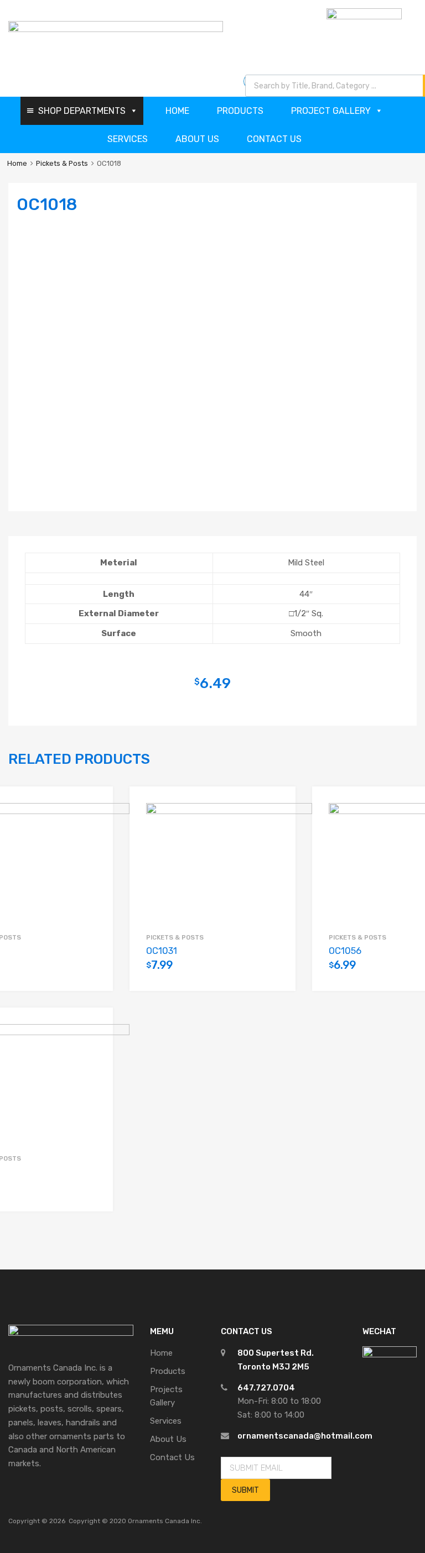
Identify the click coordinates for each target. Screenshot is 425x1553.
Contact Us (274, 139)
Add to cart (90, 971)
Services (127, 139)
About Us (197, 139)
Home (177, 111)
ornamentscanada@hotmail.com (304, 1436)
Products (240, 111)
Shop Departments (82, 111)
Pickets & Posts (62, 163)
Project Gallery (331, 111)
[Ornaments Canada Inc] (115, 29)
